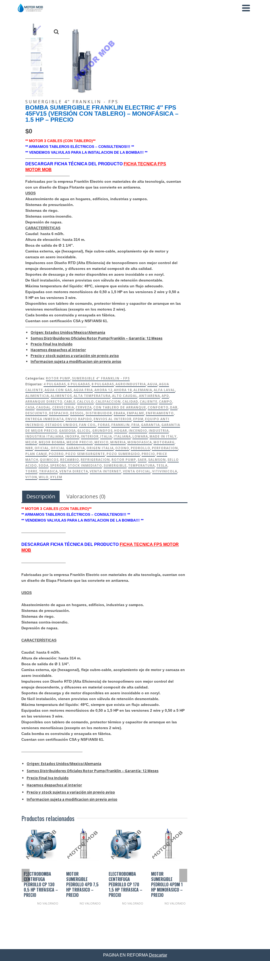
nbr (29, 448)
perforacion (165, 448)
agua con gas (58, 390)
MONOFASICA (139, 442)
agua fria (83, 390)
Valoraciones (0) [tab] (85, 496)
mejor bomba (52, 442)
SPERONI (58, 465)
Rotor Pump (58, 378)
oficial (42, 448)
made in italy (163, 436)
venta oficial (137, 471)
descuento (36, 413)
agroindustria (130, 384)
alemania (142, 390)
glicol (84, 430)
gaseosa (67, 430)
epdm (138, 419)
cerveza (84, 407)
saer (142, 459)
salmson (157, 459)
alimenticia (37, 395)
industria (159, 430)
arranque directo (43, 401)
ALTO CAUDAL (124, 395)
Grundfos (102, 430)
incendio (138, 430)
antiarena (149, 395)
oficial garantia (68, 448)
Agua (152, 384)
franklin (120, 425)
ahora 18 (123, 390)
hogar (120, 430)
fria (135, 425)
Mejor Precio (79, 442)
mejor (31, 442)
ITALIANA (122, 436)
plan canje (36, 454)
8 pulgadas (102, 384)
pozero (56, 454)
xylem (56, 477)
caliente (148, 401)
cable (69, 401)
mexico (101, 442)
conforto (158, 407)
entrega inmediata (44, 419)
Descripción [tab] (40, 496)
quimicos (49, 459)
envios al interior (113, 419)
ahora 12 (103, 390)
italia (106, 436)
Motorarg (164, 442)
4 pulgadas (55, 384)
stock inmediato (85, 465)
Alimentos (61, 395)
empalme (135, 413)
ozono (122, 448)
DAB (173, 407)
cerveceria (63, 407)
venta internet (105, 471)
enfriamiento (160, 413)
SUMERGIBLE (115, 465)
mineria (118, 442)
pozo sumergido (123, 454)
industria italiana (44, 436)
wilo (44, 477)
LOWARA (140, 436)
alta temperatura (92, 395)
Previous (26, 875)
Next (183, 875)
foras (104, 425)
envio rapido (78, 419)
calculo (85, 401)
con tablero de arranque (119, 407)
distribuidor (99, 413)
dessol (77, 413)
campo (165, 401)
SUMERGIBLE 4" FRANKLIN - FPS (101, 378)
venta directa (73, 471)
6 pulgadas (79, 384)
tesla (161, 465)
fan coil (87, 425)
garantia (150, 425)
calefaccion (108, 401)
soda (43, 465)
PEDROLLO (140, 448)
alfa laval (164, 390)
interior (90, 436)
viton (31, 477)
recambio (69, 459)
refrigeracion (95, 459)
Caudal (43, 407)
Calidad (130, 401)
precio (148, 454)
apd (165, 395)
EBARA (119, 413)
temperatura (141, 465)
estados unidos (61, 425)
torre (31, 471)
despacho (59, 413)
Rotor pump (124, 459)
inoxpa (72, 436)
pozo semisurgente (85, 454)
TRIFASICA (48, 471)
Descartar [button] (158, 955)
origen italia (100, 448)
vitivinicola (164, 471)
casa (30, 407)
